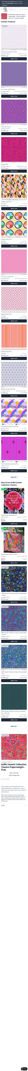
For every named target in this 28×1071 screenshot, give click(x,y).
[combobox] (14, 9)
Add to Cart (14, 59)
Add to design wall (14, 775)
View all (14, 477)
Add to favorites (14, 773)
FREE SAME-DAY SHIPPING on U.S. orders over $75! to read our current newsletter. (12, 3)
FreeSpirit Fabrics (6, 762)
